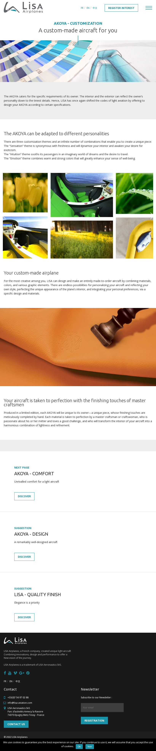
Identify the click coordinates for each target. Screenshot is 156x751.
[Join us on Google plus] (21, 672)
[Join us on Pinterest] (27, 672)
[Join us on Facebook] (5, 672)
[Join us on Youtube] (9, 672)
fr (82, 8)
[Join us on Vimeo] (15, 672)
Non (90, 746)
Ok (79, 746)
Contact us (16, 724)
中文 (95, 8)
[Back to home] (23, 7)
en (88, 8)
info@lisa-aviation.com (20, 702)
